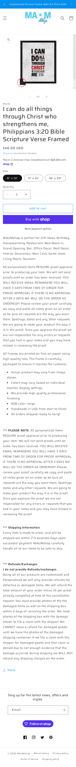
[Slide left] (29, 96)
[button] (5, 18)
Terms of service (29, 759)
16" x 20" (55, 178)
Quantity (8, 187)
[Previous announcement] (4, 4)
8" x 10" (12, 178)
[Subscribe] (63, 709)
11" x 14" (33, 178)
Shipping (7, 153)
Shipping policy (50, 759)
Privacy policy (60, 753)
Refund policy (41, 753)
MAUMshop (23, 753)
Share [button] (11, 670)
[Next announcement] (71, 4)
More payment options (38, 229)
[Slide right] (46, 96)
